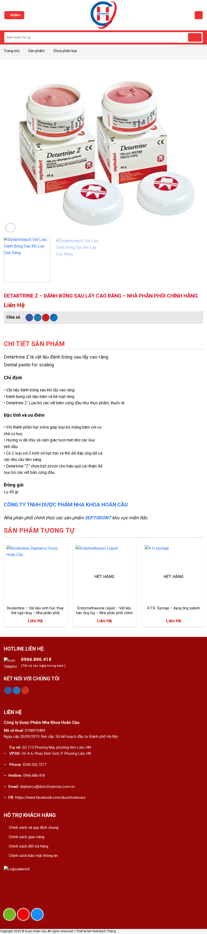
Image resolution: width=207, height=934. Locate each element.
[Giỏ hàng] (199, 15)
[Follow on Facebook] (8, 690)
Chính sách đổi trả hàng (28, 846)
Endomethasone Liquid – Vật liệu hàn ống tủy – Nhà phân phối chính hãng (104, 610)
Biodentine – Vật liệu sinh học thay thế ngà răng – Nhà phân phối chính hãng (35, 610)
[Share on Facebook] (29, 317)
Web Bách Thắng (104, 931)
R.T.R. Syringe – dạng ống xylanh (173, 608)
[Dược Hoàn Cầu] (103, 15)
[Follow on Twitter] (16, 690)
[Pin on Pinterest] (45, 317)
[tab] (34, 344)
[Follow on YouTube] (25, 690)
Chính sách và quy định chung (33, 827)
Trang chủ (12, 51)
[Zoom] (10, 228)
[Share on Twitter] (37, 317)
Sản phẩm (36, 51)
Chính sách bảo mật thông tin (33, 855)
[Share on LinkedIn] (54, 317)
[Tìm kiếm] (195, 37)
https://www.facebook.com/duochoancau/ (50, 797)
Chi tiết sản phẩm (34, 344)
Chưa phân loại (65, 51)
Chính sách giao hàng (26, 837)
